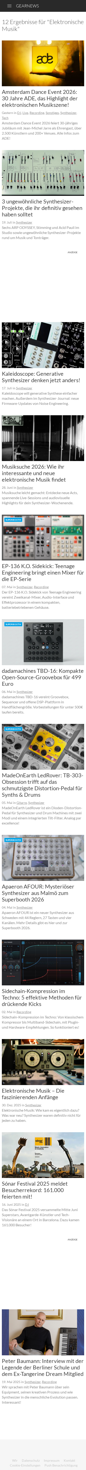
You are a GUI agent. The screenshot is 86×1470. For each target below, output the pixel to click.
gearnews (27, 5)
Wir (15, 1460)
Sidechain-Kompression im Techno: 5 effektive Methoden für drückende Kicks (42, 997)
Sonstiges (52, 113)
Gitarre (22, 803)
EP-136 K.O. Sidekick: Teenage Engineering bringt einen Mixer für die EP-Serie (43, 572)
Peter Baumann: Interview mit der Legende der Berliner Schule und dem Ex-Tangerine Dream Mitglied (43, 1367)
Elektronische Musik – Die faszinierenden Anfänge (33, 1093)
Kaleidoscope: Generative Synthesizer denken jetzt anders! (41, 376)
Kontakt (69, 1460)
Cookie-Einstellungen (25, 1465)
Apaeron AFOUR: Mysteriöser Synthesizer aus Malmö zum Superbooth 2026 (38, 893)
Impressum (52, 1460)
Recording (37, 113)
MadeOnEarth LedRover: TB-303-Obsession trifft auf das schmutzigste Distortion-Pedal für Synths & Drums (42, 785)
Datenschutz (31, 1460)
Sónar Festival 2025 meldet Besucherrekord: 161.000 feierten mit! (35, 1190)
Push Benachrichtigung (61, 1465)
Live (25, 113)
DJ (19, 113)
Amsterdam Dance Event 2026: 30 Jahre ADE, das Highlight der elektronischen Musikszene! (40, 98)
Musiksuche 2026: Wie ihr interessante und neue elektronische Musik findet (34, 473)
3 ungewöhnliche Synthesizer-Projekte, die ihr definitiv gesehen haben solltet (42, 208)
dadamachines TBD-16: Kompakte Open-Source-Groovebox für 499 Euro (43, 677)
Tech (5, 118)
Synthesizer (68, 113)
